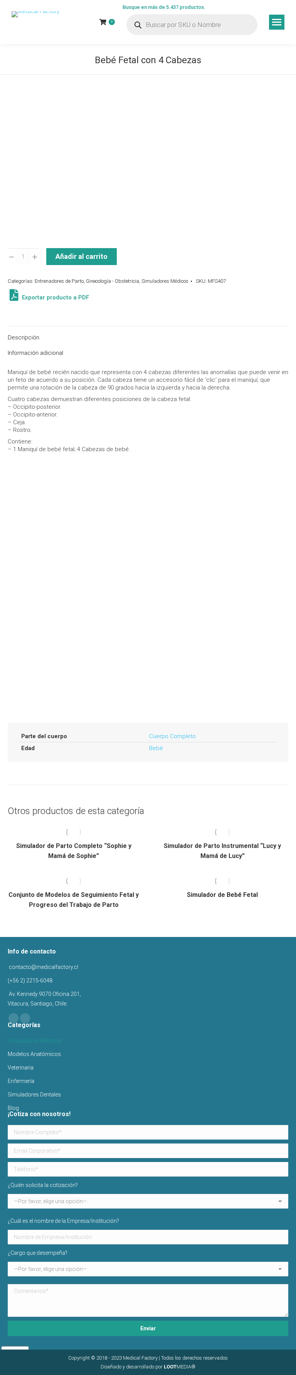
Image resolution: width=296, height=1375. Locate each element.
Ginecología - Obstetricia (112, 281)
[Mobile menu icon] (276, 22)
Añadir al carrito (82, 256)
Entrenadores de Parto (59, 281)
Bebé (156, 748)
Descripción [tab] (23, 337)
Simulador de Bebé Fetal (222, 894)
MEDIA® (179, 1367)
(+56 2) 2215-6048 (30, 980)
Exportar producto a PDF (54, 297)
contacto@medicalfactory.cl (43, 967)
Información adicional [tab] (35, 352)
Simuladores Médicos (164, 281)
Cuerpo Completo (172, 736)
